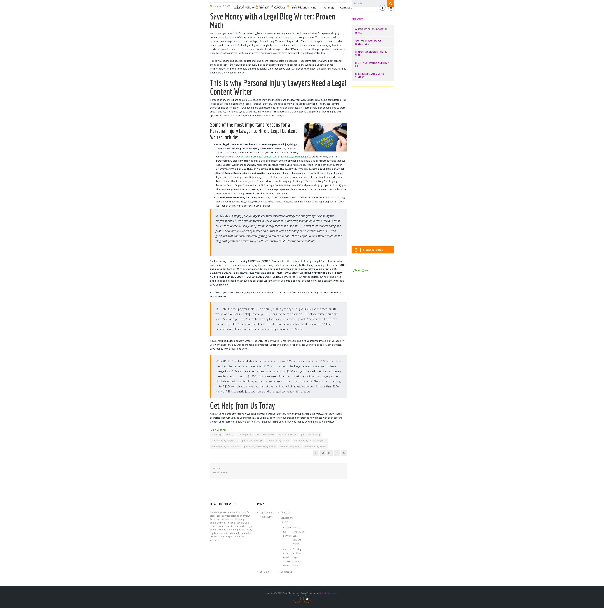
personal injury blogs (252, 440)
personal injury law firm (278, 440)
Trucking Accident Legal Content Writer (297, 557)
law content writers (265, 434)
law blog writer (245, 434)
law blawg (216, 434)
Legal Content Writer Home (250, 7)
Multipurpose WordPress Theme (303, 592)
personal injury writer (290, 446)
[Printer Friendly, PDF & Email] (219, 429)
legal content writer (288, 434)
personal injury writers (315, 446)
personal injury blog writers (225, 440)
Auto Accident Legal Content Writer (287, 557)
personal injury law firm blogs (226, 446)
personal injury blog (310, 434)
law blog (229, 434)
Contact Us (347, 7)
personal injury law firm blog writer (310, 440)
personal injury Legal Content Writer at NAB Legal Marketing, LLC (276, 156)
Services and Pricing (304, 7)
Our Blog (328, 7)
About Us (279, 7)
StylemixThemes (330, 592)
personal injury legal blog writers (259, 446)
